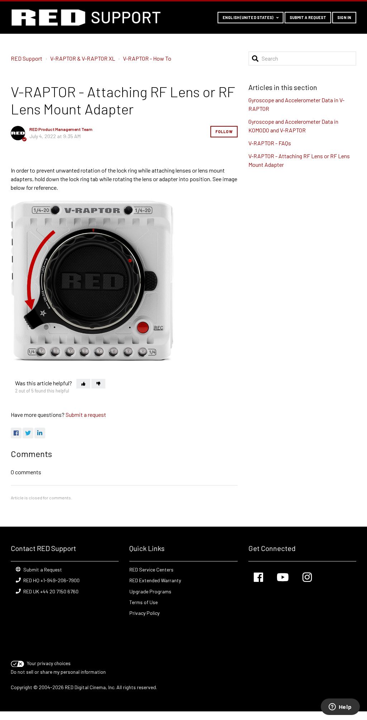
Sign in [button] (344, 17)
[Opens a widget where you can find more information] (340, 707)
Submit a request (308, 17)
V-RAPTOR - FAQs (269, 143)
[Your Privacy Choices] (18, 663)
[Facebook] (16, 433)
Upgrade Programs (150, 591)
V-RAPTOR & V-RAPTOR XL (82, 58)
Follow (224, 131)
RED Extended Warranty (155, 580)
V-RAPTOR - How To (147, 58)
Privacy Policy (144, 613)
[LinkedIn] (39, 433)
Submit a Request (42, 569)
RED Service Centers (151, 569)
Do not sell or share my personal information (58, 672)
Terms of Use (143, 602)
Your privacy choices (49, 663)
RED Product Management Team (60, 129)
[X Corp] (28, 433)
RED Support (26, 58)
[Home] (86, 18)
